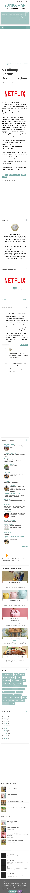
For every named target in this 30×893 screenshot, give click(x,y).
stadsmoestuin (17, 697)
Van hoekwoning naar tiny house (15, 639)
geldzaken (21, 689)
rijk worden (19, 691)
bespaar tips (12, 677)
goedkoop (11, 174)
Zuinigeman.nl (16, 349)
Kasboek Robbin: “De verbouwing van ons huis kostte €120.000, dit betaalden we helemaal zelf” (14, 507)
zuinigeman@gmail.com (11, 20)
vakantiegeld (11, 700)
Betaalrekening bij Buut (10, 521)
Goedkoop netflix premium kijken (15, 290)
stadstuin (24, 697)
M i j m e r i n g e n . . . (10, 485)
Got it (20, 891)
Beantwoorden (24, 344)
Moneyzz (6, 481)
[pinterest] (22, 1)
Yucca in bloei (13, 465)
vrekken (22, 700)
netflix (17, 174)
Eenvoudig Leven (9, 444)
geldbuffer (15, 689)
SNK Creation (11, 854)
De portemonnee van (7, 674)
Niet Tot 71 (7, 499)
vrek (17, 700)
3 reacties (15, 82)
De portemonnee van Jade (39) (15, 657)
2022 (5, 721)
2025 (5, 718)
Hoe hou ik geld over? (10, 520)
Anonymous (11, 860)
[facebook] (19, 1)
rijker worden (6, 694)
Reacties (6, 344)
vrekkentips (5, 703)
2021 (5, 723)
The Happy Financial (10, 453)
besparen (19, 677)
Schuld (15, 674)
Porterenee (7, 504)
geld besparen (19, 683)
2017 (5, 733)
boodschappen (6, 680)
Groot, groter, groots (15, 600)
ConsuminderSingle (10, 464)
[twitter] (24, 1)
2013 (5, 738)
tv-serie (5, 176)
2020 (5, 726)
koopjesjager (6, 691)
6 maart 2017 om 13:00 (23, 313)
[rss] (28, 1)
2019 (5, 728)
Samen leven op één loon (15, 582)
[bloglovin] (26, 1)
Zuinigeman (15, 5)
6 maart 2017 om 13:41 (23, 351)
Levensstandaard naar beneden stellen (17, 807)
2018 (5, 731)
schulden (13, 694)
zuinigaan (12, 703)
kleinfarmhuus (8, 511)
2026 (5, 716)
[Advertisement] (15, 46)
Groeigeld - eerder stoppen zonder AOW (14, 537)
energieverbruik (6, 683)
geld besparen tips (7, 686)
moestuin (13, 691)
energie (23, 680)
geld (13, 683)
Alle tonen (25, 546)
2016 (5, 735)
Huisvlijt (6, 458)
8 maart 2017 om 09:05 (23, 363)
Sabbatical (6, 534)
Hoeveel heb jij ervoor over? (11, 482)
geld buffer (16, 686)
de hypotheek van (15, 680)
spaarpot (5, 697)
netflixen (23, 174)
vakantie (5, 700)
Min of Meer (7, 532)
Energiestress (13, 539)
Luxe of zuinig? (8, 524)
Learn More (12, 891)
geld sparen (23, 686)
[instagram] (17, 1)
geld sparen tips (7, 689)
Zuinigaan (7, 472)
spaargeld (19, 694)
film (6, 174)
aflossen (5, 677)
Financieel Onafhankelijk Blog (12, 493)
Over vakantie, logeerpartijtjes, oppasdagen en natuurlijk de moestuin (17, 514)
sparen (10, 697)
